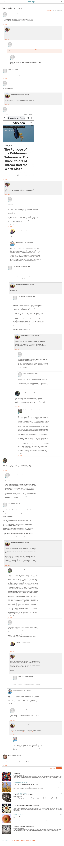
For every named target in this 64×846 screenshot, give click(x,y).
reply (3, 24)
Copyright (18, 840)
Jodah (17, 230)
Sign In (55, 1)
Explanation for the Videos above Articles (24, 794)
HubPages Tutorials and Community (20, 782)
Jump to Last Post (49, 10)
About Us (13, 840)
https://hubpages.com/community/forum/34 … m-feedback (21, 731)
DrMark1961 (23, 392)
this (28, 28)
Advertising (34, 840)
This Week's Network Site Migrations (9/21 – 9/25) (26, 784)
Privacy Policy (28, 840)
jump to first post (52, 768)
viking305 (10, 459)
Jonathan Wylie (18, 242)
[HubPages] (32, 2)
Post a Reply (58, 768)
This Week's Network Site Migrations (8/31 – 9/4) (25, 826)
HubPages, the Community (18, 772)
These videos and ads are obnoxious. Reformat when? (27, 805)
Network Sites (17, 773)
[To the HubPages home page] (5, 840)
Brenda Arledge (11, 755)
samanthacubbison (14, 28)
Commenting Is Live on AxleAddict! (22, 816)
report (6, 24)
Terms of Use (23, 840)
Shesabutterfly (25, 409)
